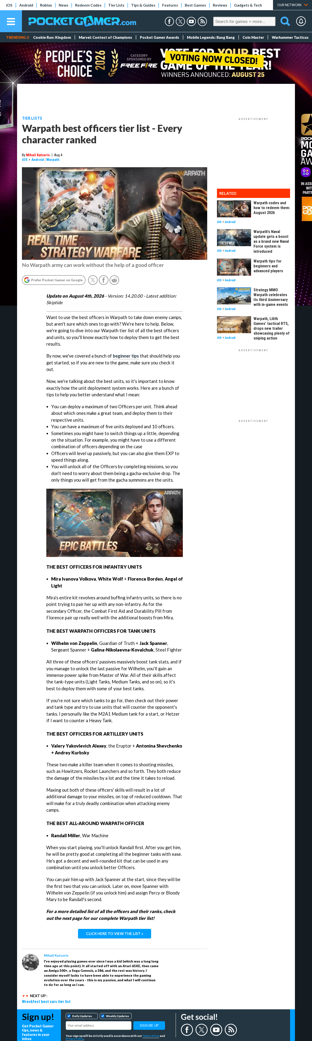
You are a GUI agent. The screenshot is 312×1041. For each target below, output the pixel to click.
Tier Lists (116, 5)
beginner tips (126, 356)
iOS (9, 5)
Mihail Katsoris (38, 155)
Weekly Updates (117, 1016)
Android (26, 5)
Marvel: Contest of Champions (105, 37)
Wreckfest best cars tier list (46, 1001)
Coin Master (253, 37)
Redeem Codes (88, 5)
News (63, 5)
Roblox (46, 5)
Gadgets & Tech (248, 5)
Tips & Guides (143, 5)
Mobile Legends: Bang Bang (211, 37)
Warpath (52, 159)
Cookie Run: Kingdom (52, 37)
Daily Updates (82, 1016)
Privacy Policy (75, 1038)
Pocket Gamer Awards (159, 37)
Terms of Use (151, 1035)
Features (170, 5)
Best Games (195, 5)
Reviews (220, 5)
